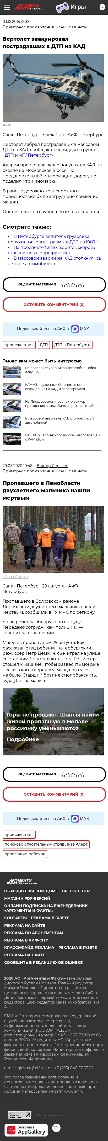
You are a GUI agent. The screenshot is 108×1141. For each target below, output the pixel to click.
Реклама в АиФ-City (26, 940)
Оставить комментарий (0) (54, 304)
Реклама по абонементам (33, 932)
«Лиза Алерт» (16, 576)
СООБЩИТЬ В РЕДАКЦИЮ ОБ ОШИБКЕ (43, 962)
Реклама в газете (50, 917)
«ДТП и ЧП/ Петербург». (29, 155)
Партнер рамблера (49, 1115)
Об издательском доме (31, 891)
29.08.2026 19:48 (18, 465)
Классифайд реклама (29, 947)
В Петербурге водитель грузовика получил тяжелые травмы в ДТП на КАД (51, 239)
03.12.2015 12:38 (16, 21)
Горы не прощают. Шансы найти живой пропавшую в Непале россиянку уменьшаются (53, 721)
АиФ (7, 125)
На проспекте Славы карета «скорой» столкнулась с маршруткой (51, 250)
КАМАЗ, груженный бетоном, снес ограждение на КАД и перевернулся (55, 387)
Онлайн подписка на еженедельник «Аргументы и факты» (46, 908)
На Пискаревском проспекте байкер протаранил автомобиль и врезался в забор (61, 404)
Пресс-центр (76, 891)
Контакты (15, 917)
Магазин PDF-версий (27, 898)
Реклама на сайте (24, 925)
